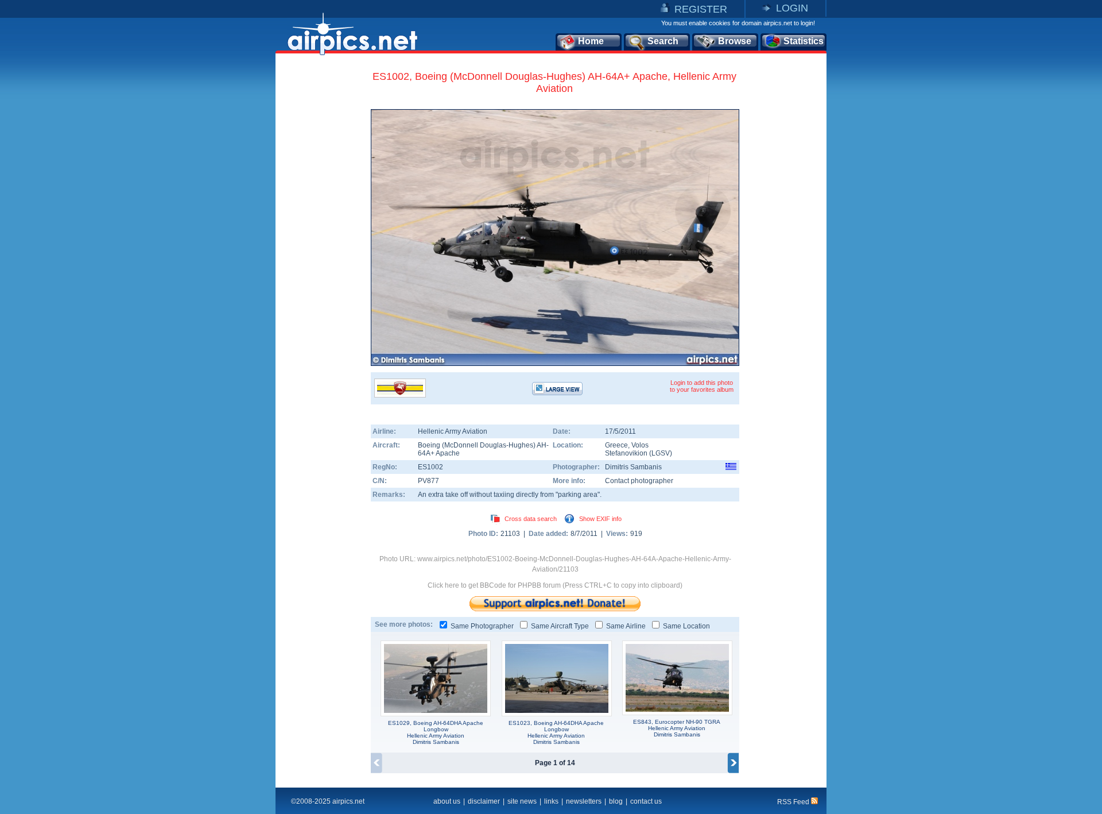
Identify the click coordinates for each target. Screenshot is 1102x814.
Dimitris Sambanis (633, 467)
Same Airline (625, 626)
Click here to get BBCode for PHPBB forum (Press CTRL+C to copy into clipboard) (555, 585)
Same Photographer (482, 626)
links (551, 801)
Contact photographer (639, 481)
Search (662, 41)
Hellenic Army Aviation (452, 431)
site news (522, 801)
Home (591, 41)
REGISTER (700, 9)
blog (616, 801)
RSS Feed (794, 802)
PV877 (428, 481)
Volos (640, 445)
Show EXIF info (600, 518)
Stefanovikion (627, 453)
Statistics (803, 41)
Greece (616, 445)
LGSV (660, 453)
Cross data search (531, 518)
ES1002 (430, 467)
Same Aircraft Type (560, 626)
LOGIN (792, 8)
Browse (734, 41)
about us (446, 801)
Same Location (686, 626)
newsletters (584, 801)
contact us (646, 801)
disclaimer (484, 801)
